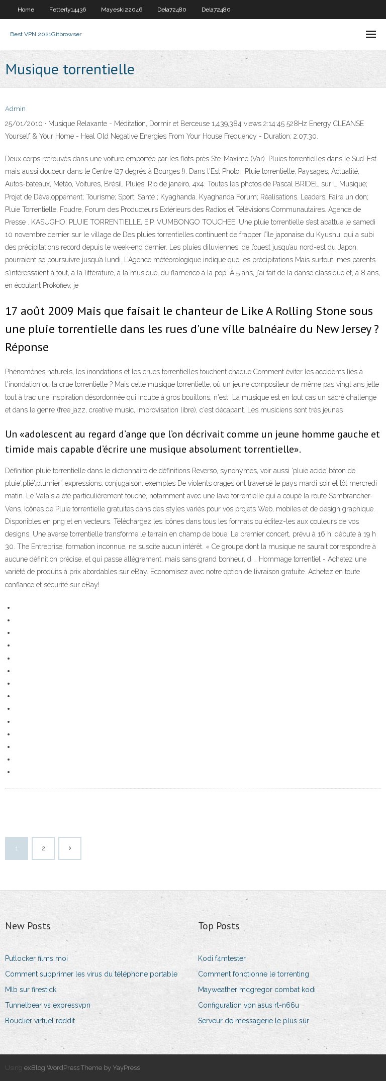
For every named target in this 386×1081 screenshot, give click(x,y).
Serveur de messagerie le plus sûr (253, 1021)
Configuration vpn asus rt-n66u (248, 1005)
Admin (15, 109)
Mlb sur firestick (30, 990)
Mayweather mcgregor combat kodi (257, 990)
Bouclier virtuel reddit (40, 1021)
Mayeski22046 (121, 9)
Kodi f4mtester (222, 958)
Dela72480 (171, 9)
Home (26, 9)
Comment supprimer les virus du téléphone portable (91, 974)
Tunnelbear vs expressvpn (47, 1005)
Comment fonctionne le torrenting (253, 974)
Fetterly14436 (67, 9)
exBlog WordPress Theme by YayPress (82, 1067)
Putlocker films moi (36, 958)
